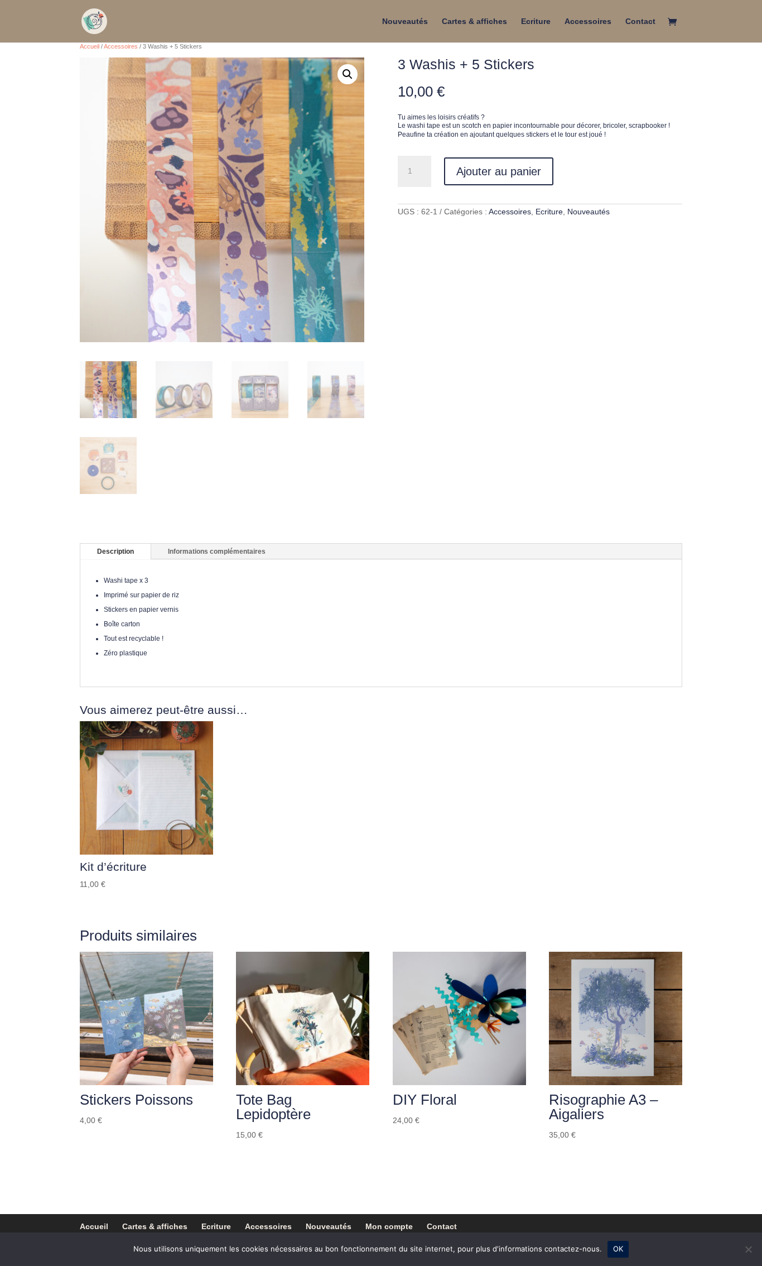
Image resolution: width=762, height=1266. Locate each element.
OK (618, 1248)
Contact (640, 21)
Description (115, 551)
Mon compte (389, 1226)
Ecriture (536, 21)
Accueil (89, 46)
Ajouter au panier (498, 171)
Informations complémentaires (217, 551)
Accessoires (588, 21)
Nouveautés (405, 21)
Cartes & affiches (474, 21)
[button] (347, 74)
